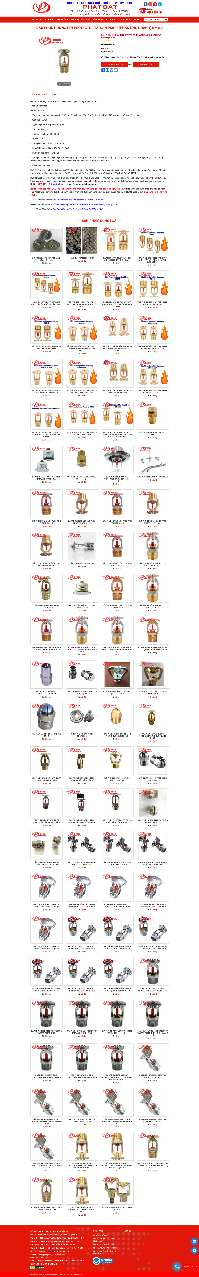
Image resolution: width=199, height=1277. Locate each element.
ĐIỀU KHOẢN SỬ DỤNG (100, 1235)
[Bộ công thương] (103, 1261)
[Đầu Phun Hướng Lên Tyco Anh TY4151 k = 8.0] (117, 546)
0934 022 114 (63, 1251)
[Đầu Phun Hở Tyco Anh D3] (82, 546)
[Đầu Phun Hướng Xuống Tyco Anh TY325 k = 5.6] (153, 588)
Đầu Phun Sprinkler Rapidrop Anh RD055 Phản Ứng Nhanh (117, 259)
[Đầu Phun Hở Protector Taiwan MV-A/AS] (117, 1190)
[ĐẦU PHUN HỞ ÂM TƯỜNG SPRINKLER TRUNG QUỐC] (46, 674)
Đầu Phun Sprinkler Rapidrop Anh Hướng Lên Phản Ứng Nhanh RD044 (117, 304)
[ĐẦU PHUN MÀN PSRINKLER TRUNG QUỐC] (46, 716)
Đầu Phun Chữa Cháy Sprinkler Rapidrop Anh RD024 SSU (82, 392)
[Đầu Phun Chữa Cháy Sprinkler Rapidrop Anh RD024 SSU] (82, 373)
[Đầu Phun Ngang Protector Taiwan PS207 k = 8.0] (82, 1102)
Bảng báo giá (99, 19)
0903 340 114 (155, 12)
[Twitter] (160, 4)
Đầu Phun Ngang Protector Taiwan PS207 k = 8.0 (82, 1120)
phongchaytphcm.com (75, 1274)
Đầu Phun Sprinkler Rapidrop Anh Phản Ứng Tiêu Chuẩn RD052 (46, 303)
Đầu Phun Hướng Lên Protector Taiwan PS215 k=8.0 (46, 1032)
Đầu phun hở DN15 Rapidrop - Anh (152, 434)
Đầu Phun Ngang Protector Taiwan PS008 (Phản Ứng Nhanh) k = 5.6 (46, 1121)
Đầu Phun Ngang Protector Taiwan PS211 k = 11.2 (152, 1120)
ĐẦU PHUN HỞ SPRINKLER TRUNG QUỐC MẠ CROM (117, 693)
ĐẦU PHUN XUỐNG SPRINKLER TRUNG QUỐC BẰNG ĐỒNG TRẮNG (46, 821)
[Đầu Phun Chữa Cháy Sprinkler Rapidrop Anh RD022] (153, 373)
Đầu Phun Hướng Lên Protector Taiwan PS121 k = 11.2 (82, 1032)
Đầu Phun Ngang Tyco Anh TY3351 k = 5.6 (46, 606)
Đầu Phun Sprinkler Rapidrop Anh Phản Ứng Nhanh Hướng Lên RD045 (81, 304)
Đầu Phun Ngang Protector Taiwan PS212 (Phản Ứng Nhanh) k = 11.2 (46, 1166)
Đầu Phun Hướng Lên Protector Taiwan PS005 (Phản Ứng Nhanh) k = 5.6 (152, 1033)
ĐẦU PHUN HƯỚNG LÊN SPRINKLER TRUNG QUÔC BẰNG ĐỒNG (46, 779)
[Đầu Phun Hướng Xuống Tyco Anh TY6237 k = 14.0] (153, 504)
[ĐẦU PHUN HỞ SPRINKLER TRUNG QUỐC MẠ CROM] (117, 674)
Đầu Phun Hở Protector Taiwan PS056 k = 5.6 (82, 478)
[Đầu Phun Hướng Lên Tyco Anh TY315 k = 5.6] (117, 588)
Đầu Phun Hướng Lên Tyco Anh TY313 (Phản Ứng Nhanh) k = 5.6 (152, 649)
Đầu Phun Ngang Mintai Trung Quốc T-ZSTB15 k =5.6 (82, 863)
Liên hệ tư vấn (146, 64)
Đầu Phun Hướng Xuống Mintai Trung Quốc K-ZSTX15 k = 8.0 (82, 990)
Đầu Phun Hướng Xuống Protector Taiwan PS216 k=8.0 (152, 990)
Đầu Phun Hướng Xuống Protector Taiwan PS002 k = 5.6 (82, 1076)
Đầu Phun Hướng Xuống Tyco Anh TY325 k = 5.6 (152, 606)
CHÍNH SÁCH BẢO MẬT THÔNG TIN (105, 1248)
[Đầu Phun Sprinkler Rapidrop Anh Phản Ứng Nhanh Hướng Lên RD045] (82, 285)
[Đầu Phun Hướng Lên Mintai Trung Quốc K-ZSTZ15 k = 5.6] (153, 887)
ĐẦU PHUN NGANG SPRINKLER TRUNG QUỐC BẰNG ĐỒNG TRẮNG (82, 821)
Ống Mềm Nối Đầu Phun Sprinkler (152, 477)
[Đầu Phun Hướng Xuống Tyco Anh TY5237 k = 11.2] (82, 504)
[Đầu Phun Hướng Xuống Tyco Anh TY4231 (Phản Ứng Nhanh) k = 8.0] (82, 630)
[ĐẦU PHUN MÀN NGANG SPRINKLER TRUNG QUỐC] (82, 674)
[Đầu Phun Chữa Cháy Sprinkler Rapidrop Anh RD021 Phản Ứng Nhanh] (46, 415)
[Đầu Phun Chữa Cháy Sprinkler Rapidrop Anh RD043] (153, 285)
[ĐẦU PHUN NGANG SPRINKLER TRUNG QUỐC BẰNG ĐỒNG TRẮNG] (82, 803)
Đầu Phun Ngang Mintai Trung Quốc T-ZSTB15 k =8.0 (117, 863)
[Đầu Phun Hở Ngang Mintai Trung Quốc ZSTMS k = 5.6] (46, 845)
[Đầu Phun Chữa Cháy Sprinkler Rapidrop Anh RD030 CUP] (153, 329)
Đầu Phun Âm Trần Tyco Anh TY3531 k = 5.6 (81, 606)
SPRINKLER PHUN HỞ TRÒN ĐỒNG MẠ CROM (152, 779)
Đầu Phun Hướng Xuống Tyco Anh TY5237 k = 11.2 (81, 522)
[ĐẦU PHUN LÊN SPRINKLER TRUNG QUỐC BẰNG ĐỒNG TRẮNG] (117, 803)
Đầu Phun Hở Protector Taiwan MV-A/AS (117, 1209)
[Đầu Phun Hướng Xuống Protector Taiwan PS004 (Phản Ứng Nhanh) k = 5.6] (117, 1058)
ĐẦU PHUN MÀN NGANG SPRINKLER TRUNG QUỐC (82, 693)
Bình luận (56, 94)
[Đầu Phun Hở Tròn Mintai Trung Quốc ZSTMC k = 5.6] (153, 803)
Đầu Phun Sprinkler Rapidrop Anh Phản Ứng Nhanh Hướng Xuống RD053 (153, 260)
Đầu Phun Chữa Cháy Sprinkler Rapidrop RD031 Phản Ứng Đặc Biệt (117, 348)
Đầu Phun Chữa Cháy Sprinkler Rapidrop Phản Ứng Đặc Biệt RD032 (82, 348)
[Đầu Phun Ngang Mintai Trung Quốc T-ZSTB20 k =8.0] (153, 845)
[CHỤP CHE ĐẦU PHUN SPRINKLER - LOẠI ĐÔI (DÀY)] (46, 240)
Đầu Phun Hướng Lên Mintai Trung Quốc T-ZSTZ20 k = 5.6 (82, 906)
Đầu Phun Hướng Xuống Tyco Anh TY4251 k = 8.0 (152, 564)
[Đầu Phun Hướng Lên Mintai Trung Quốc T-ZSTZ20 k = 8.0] (117, 887)
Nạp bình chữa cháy (80, 19)
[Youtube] (155, 4)
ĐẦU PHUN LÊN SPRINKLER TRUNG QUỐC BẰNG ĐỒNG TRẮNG (117, 821)
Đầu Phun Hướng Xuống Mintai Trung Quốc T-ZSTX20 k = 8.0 (152, 948)
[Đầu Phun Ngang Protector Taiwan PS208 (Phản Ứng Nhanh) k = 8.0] (117, 1102)
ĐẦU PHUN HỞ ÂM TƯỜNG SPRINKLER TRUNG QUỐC (46, 693)
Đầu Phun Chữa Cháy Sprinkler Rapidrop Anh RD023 (117, 392)
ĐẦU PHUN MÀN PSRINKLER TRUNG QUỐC (46, 735)
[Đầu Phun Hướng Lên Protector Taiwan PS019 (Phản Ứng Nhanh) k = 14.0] (153, 1146)
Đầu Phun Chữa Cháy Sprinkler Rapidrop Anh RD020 (82, 434)
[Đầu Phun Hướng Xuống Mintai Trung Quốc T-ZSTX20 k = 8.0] (153, 929)
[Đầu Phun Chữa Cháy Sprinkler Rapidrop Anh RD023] (117, 373)
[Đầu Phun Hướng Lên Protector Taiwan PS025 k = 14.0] (46, 1190)
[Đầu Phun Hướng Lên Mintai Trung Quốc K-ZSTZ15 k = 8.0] (46, 929)
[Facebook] (146, 4)
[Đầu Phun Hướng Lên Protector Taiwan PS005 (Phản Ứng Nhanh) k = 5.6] (153, 1013)
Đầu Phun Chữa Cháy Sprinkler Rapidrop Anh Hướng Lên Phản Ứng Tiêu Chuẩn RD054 (117, 435)
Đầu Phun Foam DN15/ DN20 (81, 258)
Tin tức (113, 19)
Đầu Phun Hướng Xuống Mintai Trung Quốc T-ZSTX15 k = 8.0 (46, 990)
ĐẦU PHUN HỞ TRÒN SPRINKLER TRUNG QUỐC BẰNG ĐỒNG (117, 735)
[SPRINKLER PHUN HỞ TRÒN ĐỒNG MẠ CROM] (153, 761)
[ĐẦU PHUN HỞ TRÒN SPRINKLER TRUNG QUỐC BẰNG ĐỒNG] (117, 716)
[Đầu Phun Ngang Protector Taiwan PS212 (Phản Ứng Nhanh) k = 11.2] (46, 1146)
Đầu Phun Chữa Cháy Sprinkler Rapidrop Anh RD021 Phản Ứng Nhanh (46, 435)
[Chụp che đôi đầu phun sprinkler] (82, 716)
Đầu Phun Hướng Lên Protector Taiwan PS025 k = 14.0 (46, 1209)
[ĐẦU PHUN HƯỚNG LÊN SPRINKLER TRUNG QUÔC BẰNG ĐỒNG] (46, 761)
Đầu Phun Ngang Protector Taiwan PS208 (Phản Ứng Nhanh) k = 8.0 (117, 1121)
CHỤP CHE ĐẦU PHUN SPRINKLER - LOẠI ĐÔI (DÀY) (46, 259)
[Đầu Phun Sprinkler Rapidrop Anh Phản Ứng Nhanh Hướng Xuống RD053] (153, 240)
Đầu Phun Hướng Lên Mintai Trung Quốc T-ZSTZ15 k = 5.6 (46, 906)
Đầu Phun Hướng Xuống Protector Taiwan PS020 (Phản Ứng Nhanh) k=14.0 (82, 1166)
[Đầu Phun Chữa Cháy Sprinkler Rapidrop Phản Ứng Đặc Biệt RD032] (82, 329)
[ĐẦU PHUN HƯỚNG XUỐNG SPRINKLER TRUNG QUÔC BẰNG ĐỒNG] (153, 716)
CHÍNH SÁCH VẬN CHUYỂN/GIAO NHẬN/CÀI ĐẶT (104, 1240)
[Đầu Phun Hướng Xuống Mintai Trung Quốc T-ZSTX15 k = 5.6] (82, 929)
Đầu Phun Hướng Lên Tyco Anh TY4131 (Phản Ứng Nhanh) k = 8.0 (46, 649)
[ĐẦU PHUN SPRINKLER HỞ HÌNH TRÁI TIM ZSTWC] (117, 761)
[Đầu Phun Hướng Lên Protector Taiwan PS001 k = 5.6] (117, 1013)
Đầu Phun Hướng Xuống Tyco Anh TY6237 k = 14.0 (152, 522)
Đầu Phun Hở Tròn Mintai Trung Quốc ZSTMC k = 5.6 (153, 821)
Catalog (124, 19)
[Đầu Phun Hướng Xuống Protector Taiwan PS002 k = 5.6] (82, 1058)
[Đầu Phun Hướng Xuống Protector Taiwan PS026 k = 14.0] (82, 1190)
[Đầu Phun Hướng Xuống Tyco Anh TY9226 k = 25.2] (46, 546)
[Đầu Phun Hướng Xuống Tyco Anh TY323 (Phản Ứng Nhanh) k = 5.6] (117, 630)
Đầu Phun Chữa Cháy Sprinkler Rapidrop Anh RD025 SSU (46, 392)
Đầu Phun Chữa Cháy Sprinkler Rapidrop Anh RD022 (152, 392)
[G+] (150, 4)
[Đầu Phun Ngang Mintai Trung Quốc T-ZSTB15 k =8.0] (117, 845)
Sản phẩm (61, 19)
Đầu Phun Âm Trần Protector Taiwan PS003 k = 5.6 (46, 478)
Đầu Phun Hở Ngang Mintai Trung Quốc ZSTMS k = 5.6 (46, 863)
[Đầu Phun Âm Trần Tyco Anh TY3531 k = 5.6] (82, 588)
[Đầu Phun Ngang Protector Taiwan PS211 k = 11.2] (153, 1102)
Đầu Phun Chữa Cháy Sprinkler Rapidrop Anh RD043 (152, 303)
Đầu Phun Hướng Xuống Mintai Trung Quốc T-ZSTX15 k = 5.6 (82, 948)
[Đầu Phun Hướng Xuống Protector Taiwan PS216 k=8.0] (153, 971)
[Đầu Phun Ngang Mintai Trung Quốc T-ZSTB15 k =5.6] (82, 845)
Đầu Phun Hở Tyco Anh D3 (82, 563)
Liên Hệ (136, 19)
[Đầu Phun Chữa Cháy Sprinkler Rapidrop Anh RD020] (82, 415)
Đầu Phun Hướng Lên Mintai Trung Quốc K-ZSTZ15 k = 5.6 (153, 906)
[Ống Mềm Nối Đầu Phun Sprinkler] (153, 459)
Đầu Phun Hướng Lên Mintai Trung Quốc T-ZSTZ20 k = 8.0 (117, 906)
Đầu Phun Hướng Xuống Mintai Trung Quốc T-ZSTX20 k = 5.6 (117, 948)
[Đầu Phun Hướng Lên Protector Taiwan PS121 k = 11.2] (82, 1013)
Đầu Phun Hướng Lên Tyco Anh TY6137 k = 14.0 (117, 522)
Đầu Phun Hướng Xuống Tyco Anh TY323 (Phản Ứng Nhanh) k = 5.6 (117, 650)
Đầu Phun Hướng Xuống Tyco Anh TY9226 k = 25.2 (46, 564)
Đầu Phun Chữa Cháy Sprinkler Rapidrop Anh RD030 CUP (152, 347)
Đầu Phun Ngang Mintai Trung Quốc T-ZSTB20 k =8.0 (152, 863)
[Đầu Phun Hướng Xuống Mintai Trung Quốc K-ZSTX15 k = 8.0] (82, 971)
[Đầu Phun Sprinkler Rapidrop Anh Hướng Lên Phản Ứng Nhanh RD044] (117, 285)
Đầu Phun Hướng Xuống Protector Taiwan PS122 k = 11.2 (117, 479)
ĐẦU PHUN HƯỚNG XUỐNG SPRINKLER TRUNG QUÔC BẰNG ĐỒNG (152, 736)
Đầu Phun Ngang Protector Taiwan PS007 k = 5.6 (152, 1076)
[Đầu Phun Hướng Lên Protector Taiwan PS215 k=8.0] (46, 1013)
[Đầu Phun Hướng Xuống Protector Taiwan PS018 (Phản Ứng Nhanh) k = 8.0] (117, 1146)
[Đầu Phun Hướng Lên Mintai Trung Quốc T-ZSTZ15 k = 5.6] (46, 887)
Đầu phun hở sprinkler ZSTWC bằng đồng (152, 693)
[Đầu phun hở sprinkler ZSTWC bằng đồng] (153, 674)
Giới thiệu (49, 19)
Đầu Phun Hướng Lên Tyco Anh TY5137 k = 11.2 (46, 522)
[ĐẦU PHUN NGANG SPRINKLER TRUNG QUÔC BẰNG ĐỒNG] (82, 761)
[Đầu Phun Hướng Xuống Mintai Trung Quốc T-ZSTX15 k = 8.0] (46, 971)
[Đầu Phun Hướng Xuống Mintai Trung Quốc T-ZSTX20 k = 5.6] (117, 929)
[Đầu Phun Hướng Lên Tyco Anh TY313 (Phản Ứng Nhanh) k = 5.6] (153, 630)
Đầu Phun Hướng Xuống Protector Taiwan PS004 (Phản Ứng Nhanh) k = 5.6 (117, 1077)
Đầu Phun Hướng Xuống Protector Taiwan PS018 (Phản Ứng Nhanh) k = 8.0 (117, 1166)
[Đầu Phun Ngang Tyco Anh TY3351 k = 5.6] (46, 588)
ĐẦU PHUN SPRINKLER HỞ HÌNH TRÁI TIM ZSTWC (117, 779)
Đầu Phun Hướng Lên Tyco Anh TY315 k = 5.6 (117, 606)
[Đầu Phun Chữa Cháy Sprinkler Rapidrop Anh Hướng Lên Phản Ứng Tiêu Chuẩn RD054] (117, 415)
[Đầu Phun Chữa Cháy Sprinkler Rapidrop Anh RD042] (46, 329)
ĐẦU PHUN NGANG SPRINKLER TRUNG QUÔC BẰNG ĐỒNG (82, 779)
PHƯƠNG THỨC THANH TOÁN (103, 1245)
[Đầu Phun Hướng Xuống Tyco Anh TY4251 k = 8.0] (153, 546)
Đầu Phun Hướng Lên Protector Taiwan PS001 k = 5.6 (117, 1032)
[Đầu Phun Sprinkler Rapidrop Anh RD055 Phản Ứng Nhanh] (117, 240)
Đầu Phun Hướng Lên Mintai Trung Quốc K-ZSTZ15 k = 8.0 (46, 948)
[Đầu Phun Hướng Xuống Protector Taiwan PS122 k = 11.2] (117, 459)
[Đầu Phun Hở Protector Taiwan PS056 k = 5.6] (82, 459)
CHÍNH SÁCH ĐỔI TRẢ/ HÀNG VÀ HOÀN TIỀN (104, 1252)
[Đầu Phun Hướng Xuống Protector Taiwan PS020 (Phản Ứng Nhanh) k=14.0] (82, 1146)
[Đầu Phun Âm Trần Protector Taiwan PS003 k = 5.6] (46, 459)
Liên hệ (107, 48)
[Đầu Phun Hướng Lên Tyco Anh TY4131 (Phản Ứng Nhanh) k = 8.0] (46, 630)
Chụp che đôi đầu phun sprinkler (81, 735)
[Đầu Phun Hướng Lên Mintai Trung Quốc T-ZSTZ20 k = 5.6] (82, 887)
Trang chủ (37, 19)
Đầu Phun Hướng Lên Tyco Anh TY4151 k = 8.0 (117, 564)
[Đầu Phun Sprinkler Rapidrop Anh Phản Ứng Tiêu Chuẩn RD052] (46, 285)
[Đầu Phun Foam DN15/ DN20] (82, 240)
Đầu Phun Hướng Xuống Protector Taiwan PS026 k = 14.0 (81, 1210)
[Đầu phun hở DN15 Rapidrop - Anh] (153, 415)
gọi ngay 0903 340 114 (114, 64)
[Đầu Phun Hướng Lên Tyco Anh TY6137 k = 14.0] (117, 504)
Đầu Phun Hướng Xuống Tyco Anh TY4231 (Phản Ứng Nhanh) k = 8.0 (82, 650)
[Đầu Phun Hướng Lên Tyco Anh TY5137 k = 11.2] (46, 504)
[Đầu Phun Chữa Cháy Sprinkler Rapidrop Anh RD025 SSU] (46, 373)
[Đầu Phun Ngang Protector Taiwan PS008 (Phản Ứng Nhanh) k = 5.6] (46, 1102)
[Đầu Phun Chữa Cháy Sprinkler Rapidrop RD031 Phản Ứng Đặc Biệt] (117, 329)
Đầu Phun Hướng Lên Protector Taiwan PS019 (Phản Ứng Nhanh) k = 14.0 (152, 1166)
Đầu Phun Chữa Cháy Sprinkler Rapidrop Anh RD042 (46, 347)
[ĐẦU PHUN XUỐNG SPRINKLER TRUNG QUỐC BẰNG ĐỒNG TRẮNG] (46, 803)
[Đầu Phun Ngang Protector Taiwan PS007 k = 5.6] (153, 1058)
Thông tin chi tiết (39, 94)
